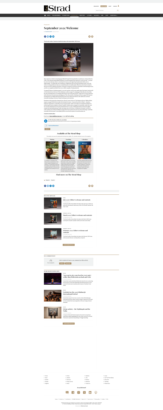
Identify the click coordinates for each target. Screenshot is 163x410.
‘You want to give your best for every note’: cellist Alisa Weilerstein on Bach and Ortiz (77, 276)
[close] (93, 33)
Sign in (76, 33)
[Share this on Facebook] (45, 36)
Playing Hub (47, 24)
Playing (52, 139)
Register (96, 6)
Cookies (103, 399)
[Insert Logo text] (57, 10)
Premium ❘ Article (67, 213)
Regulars (53, 180)
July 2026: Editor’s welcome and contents (76, 200)
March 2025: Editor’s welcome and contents (77, 215)
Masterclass (107, 383)
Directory (68, 379)
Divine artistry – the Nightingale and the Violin (76, 310)
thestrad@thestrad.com (56, 116)
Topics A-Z (83, 399)
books (67, 136)
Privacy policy (97, 399)
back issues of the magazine (85, 136)
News (64, 197)
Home (46, 375)
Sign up (47, 129)
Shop (110, 6)
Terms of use (90, 399)
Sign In (115, 6)
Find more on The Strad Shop (68, 174)
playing (59, 136)
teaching (64, 136)
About (67, 383)
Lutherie (68, 377)
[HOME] (45, 15)
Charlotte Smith (48, 31)
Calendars (85, 139)
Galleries (87, 375)
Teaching (68, 139)
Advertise (87, 381)
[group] (113, 15)
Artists (67, 375)
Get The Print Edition (109, 377)
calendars (76, 136)
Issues (105, 375)
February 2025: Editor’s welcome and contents (75, 231)
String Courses (69, 381)
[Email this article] (53, 36)
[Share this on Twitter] (48, 36)
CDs (72, 136)
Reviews (87, 379)
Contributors (68, 399)
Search (118, 10)
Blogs (64, 273)
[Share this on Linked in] (50, 36)
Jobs (86, 377)
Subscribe (103, 6)
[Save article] (92, 36)
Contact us (87, 383)
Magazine (48, 180)
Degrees (47, 383)
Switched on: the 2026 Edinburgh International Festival (74, 293)
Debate (46, 379)
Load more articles (69, 244)
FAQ (107, 399)
